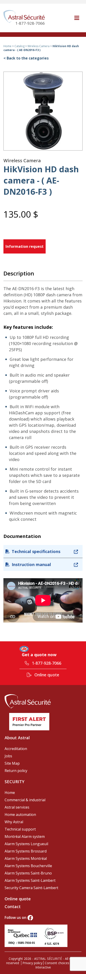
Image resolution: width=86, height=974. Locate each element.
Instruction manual (31, 564)
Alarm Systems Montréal (26, 858)
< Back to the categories (26, 58)
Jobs (8, 755)
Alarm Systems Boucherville (28, 865)
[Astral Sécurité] (28, 701)
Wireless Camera (39, 46)
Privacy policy (32, 963)
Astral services (17, 807)
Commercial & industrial (25, 799)
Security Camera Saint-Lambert (31, 887)
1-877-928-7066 (46, 663)
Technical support (20, 829)
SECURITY (14, 781)
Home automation (20, 814)
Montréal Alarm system (25, 836)
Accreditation (16, 748)
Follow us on (15, 917)
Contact (13, 906)
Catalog (19, 46)
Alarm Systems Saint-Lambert (30, 880)
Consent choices (57, 963)
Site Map (12, 763)
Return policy (16, 770)
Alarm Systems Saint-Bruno (28, 873)
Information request (25, 246)
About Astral (17, 737)
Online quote (46, 674)
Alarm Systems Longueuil (26, 843)
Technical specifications (36, 551)
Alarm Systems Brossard (26, 851)
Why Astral (14, 821)
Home (7, 46)
